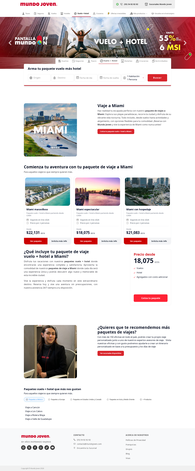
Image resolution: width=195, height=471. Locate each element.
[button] (133, 77)
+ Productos (147, 399)
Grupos (129, 449)
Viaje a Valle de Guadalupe (38, 418)
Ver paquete (36, 241)
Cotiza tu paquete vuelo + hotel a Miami (116, 131)
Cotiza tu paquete (150, 298)
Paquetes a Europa (58, 399)
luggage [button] (54, 77)
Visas (128, 458)
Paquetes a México (36, 399)
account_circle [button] (124, 77)
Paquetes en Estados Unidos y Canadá (87, 399)
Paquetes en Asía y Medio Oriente (122, 399)
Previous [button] (10, 43)
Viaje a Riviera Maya (35, 415)
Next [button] (185, 43)
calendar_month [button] (77, 77)
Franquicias (131, 444)
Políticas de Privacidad (136, 440)
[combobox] (39, 77)
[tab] (63, 61)
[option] (97, 47)
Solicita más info (59, 241)
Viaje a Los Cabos (33, 411)
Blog (128, 453)
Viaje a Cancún (32, 407)
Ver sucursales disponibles (110, 353)
